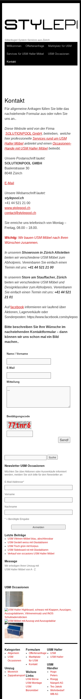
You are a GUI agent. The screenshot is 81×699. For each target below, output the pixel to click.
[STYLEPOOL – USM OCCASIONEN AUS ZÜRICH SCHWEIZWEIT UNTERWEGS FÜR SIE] (39, 23)
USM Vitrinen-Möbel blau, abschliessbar (30, 538)
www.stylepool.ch (17, 208)
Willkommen (14, 46)
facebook (17, 307)
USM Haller (56, 656)
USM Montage (34, 682)
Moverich (13, 671)
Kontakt (11, 61)
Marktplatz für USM (60, 46)
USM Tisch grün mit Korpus (23, 546)
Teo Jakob (56, 686)
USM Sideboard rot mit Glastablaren (28, 549)
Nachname (11, 506)
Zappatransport (16, 675)
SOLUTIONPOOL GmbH (23, 133)
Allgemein (13, 653)
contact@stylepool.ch (20, 213)
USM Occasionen (58, 54)
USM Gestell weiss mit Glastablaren (28, 542)
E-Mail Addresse (14, 481)
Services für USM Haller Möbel (25, 54)
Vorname (10, 494)
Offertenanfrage (35, 46)
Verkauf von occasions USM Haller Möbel (31, 553)
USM (53, 653)
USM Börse (32, 679)
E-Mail (9, 183)
